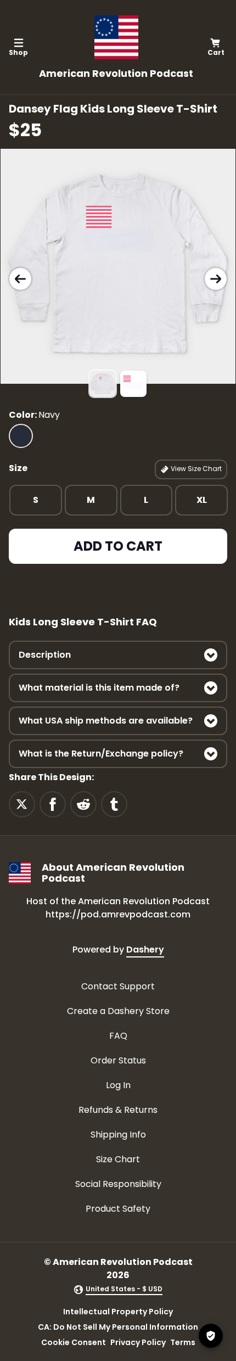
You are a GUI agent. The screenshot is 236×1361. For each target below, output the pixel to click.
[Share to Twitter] (22, 803)
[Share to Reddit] (83, 803)
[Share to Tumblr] (114, 803)
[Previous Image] (20, 279)
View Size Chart (195, 468)
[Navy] (21, 436)
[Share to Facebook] (53, 803)
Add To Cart (118, 546)
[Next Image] (215, 279)
